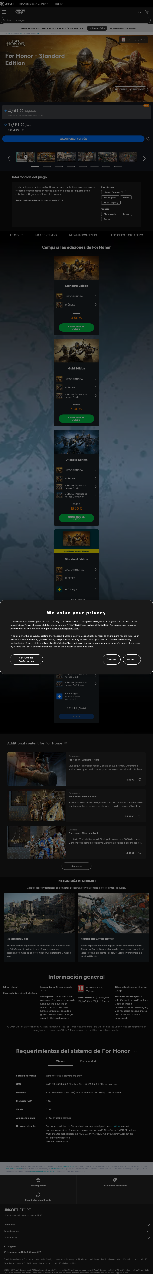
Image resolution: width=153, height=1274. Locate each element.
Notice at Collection (97, 624)
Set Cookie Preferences (26, 659)
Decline (111, 659)
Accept (132, 659)
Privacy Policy (74, 624)
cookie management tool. (65, 628)
